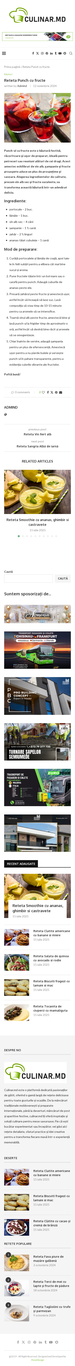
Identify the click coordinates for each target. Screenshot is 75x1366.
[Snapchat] (65, 53)
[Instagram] (42, 53)
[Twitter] (37, 53)
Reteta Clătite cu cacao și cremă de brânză (51, 1223)
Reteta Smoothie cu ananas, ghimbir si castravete (37, 908)
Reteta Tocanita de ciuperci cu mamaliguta (50, 1008)
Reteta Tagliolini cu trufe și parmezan (51, 1309)
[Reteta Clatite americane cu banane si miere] (16, 937)
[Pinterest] (47, 53)
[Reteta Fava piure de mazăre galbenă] (16, 1263)
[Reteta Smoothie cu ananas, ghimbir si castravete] (37, 492)
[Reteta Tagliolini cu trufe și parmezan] (16, 1313)
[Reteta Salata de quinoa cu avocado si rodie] (16, 962)
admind (22, 86)
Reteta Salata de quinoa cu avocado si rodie (51, 958)
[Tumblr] (55, 53)
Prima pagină (12, 66)
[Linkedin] (51, 53)
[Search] (71, 53)
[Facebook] (33, 53)
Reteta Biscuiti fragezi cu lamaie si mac (51, 983)
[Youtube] (60, 53)
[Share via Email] (60, 392)
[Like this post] (43, 392)
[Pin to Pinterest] (56, 392)
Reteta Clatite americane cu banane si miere (51, 933)
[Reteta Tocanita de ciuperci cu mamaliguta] (16, 1012)
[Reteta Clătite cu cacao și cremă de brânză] (16, 1227)
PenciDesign (37, 1359)
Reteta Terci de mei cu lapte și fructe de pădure (51, 1284)
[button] (7, 503)
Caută (8, 571)
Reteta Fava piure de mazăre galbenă (48, 1258)
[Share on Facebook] (48, 392)
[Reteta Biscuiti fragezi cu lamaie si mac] (16, 987)
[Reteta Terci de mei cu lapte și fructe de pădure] (16, 1288)
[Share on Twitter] (51, 392)
